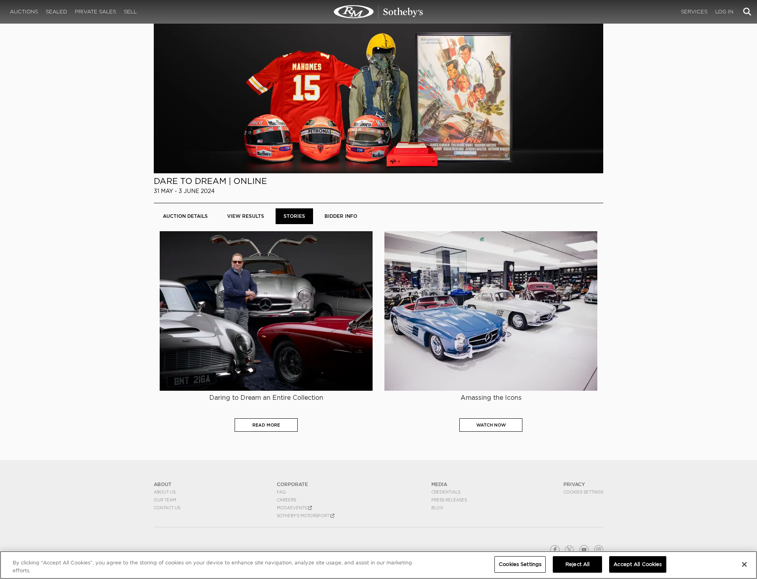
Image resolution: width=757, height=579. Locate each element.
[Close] (744, 564)
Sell (130, 12)
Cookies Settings (583, 492)
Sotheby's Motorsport (303, 515)
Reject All (577, 564)
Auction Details (185, 216)
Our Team (165, 499)
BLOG (437, 507)
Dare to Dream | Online (210, 181)
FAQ (281, 492)
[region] (378, 565)
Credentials (445, 492)
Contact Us (167, 507)
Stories (294, 216)
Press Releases (449, 499)
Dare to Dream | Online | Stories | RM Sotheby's (378, 12)
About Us (164, 492)
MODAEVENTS (292, 507)
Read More (266, 425)
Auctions (24, 12)
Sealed (56, 12)
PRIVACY (574, 484)
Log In (724, 12)
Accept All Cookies (637, 564)
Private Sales (95, 12)
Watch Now (491, 425)
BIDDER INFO (340, 216)
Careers (286, 499)
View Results (245, 216)
